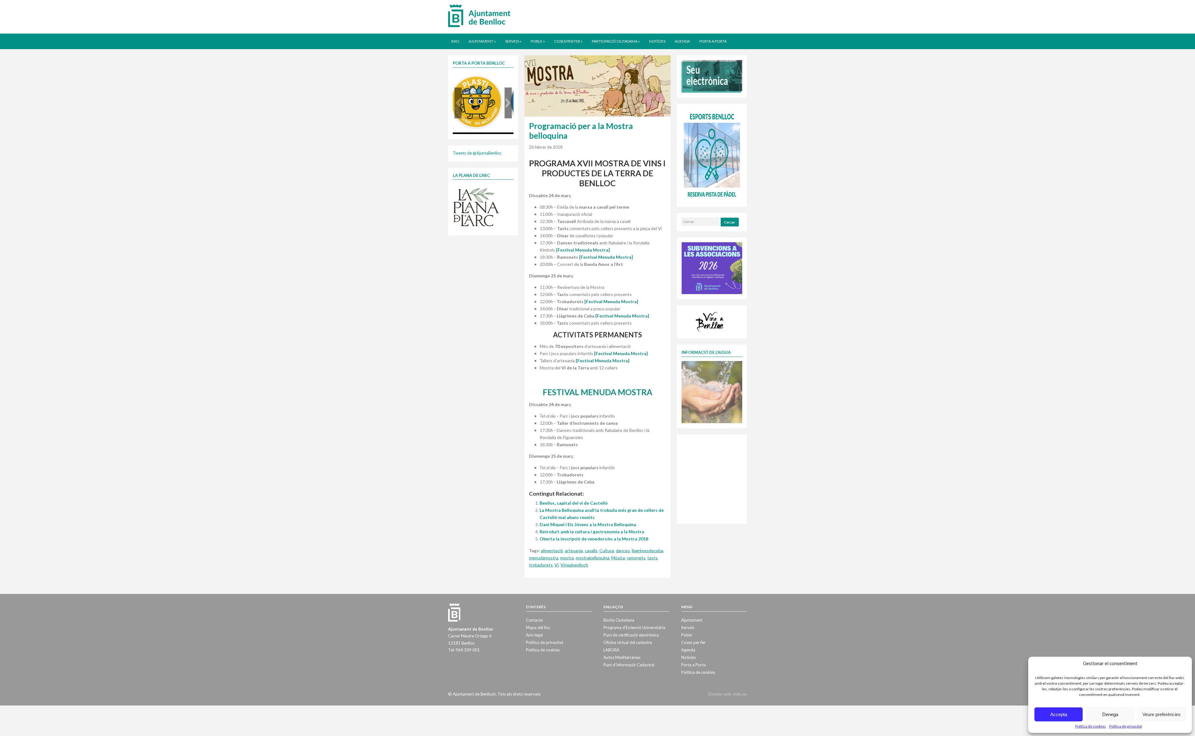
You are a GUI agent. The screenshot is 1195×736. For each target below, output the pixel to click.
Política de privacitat (1125, 726)
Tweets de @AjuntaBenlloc (477, 152)
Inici (455, 41)
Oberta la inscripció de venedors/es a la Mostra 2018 (594, 538)
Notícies (657, 41)
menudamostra (543, 557)
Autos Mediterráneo (621, 657)
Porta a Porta (713, 41)
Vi (557, 564)
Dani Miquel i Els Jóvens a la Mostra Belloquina (588, 524)
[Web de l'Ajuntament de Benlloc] (479, 15)
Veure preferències (1161, 714)
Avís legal (534, 634)
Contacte (534, 620)
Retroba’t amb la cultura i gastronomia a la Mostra (592, 531)
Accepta (1058, 714)
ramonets (636, 557)
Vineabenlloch (574, 564)
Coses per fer (568, 41)
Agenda (682, 41)
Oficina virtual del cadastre (627, 642)
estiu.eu (740, 694)
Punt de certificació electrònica (631, 634)
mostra (567, 557)
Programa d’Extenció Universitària (634, 627)
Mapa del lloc (538, 627)
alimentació (552, 550)
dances (623, 550)
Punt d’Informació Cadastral (628, 664)
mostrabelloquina (592, 557)
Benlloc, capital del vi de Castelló (574, 503)
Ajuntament (482, 41)
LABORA (611, 649)
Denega (1110, 714)
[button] (458, 102)
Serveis (513, 41)
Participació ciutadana (616, 41)
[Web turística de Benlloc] (711, 321)
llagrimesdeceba (647, 550)
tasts (652, 557)
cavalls (591, 550)
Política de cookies (1090, 726)
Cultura (606, 550)
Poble (538, 41)
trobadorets (541, 564)
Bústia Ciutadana (618, 620)
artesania (574, 550)
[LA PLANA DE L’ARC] (476, 206)
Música (618, 557)
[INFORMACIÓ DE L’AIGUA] (712, 391)
